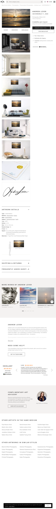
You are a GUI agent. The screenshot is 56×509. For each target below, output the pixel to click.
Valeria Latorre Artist (25, 427)
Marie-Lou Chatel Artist (44, 427)
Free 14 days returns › (39, 35)
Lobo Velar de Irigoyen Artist (45, 429)
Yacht (17, 219)
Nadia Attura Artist (7, 435)
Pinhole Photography (7, 457)
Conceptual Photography (26, 452)
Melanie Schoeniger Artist (45, 435)
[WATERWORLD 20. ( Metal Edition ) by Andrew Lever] (46, 295)
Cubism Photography (25, 454)
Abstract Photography (26, 447)
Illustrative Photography (44, 457)
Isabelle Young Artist (25, 435)
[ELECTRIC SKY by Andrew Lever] (28, 295)
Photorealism (8, 217)
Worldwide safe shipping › (40, 38)
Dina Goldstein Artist (25, 429)
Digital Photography (7, 452)
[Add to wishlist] (52, 27)
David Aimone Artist (25, 424)
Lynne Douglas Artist (43, 432)
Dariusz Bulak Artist (7, 429)
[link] (41, 1)
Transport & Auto (10, 219)
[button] (54, 1)
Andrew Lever (37, 5)
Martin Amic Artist (7, 427)
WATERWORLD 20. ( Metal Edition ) (46, 305)
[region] (34, 370)
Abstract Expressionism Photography (30, 449)
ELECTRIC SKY (23, 305)
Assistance (15, 29)
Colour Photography (7, 449)
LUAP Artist (23, 432)
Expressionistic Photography (45, 447)
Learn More (11, 506)
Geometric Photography (44, 452)
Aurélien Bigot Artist (43, 424)
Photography (15, 5)
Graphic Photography (43, 454)
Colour (15, 215)
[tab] (16, 210)
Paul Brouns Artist (7, 424)
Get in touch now (16, 354)
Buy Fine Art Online (6, 5)
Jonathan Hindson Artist (8, 432)
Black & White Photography (9, 447)
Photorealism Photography (26, 5)
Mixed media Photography (9, 454)
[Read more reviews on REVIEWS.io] (7, 374)
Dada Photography (25, 457)
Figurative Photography (44, 449)
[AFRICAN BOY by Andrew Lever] (10, 295)
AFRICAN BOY (5, 305)
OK (48, 505)
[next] (52, 296)
